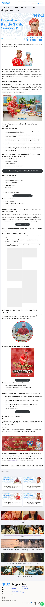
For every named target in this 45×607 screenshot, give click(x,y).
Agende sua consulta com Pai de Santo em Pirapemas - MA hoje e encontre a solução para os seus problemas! (22, 171)
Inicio (19, 2)
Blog (42, 3)
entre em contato (14, 460)
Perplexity (23, 465)
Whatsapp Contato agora (22, 412)
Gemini (33, 465)
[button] (42, 604)
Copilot (28, 465)
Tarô (41, 2)
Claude (17, 465)
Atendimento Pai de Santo (23, 224)
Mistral (41, 465)
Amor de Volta (35, 3)
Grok (37, 465)
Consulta (23, 2)
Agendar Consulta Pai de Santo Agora (22, 196)
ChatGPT (12, 465)
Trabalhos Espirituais (34, 2)
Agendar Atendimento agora (22, 380)
